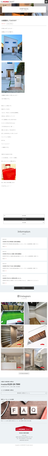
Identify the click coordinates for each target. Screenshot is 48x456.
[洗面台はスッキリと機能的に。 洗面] (35, 359)
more (23, 288)
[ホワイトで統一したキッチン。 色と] (12, 359)
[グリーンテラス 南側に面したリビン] (12, 313)
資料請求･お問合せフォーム (23, 393)
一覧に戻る (24, 219)
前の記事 (24, 215)
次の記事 (24, 222)
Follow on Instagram (24, 373)
